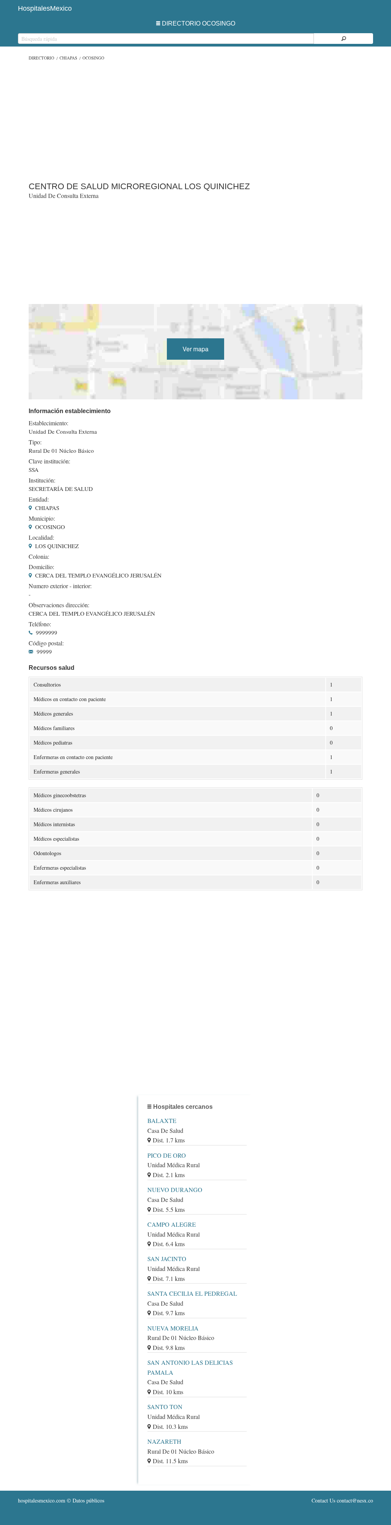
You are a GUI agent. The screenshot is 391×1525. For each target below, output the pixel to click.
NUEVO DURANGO (174, 1190)
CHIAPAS (68, 58)
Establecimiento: (48, 423)
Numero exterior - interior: (60, 586)
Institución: (42, 480)
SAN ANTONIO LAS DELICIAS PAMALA (190, 1367)
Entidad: (39, 499)
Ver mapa (195, 348)
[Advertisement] (195, 119)
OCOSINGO (93, 58)
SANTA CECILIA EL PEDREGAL (192, 1293)
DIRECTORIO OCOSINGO (198, 23)
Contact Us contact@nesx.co (342, 1500)
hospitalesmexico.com (41, 1500)
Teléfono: (40, 624)
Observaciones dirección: (59, 605)
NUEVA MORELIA (173, 1328)
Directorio (41, 58)
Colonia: (39, 556)
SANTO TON (165, 1407)
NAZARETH (164, 1441)
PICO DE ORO (166, 1155)
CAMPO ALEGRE (171, 1224)
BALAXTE (161, 1120)
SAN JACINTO (166, 1259)
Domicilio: (41, 567)
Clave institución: (49, 461)
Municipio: (42, 518)
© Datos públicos (61, 1500)
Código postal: (46, 643)
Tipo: (35, 442)
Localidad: (41, 537)
